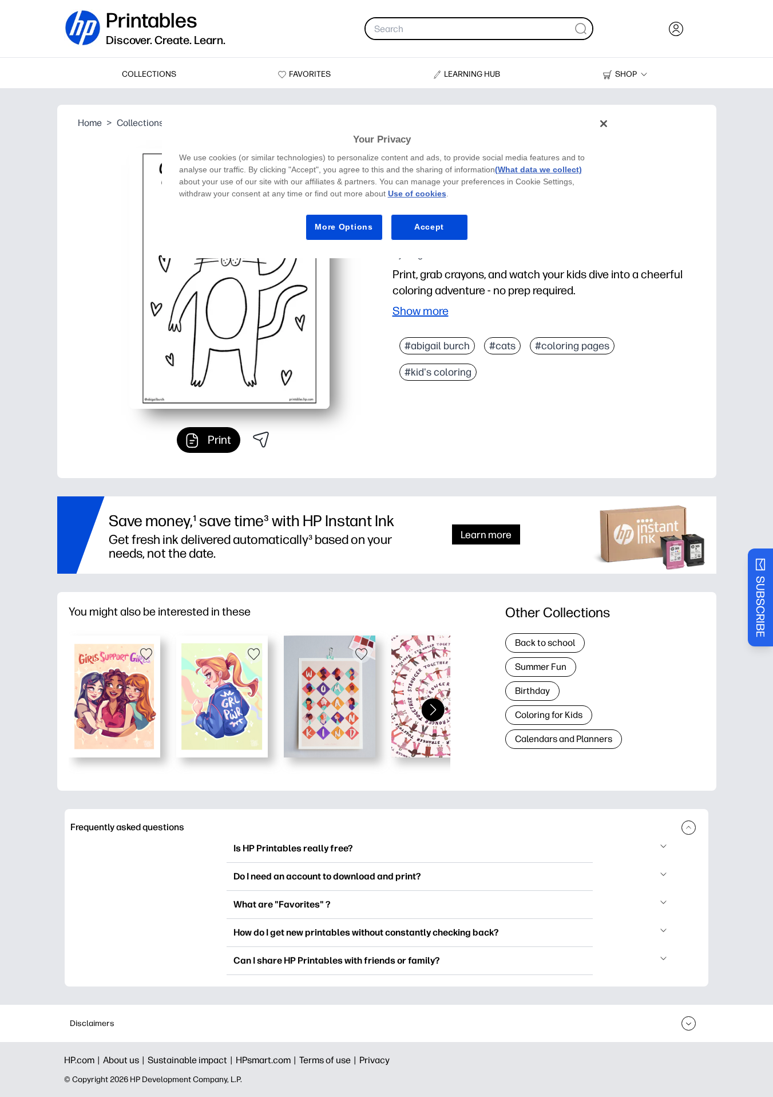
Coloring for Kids (548, 714)
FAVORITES (310, 74)
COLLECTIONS (149, 74)
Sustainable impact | (192, 1060)
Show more (421, 311)
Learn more (486, 534)
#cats (502, 346)
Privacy (374, 1060)
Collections (140, 122)
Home (90, 122)
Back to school (545, 642)
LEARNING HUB (472, 74)
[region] (391, 184)
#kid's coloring (438, 372)
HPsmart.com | (267, 1060)
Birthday (532, 690)
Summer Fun (540, 666)
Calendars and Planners (563, 738)
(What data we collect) (538, 169)
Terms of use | (329, 1060)
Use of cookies (417, 193)
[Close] (603, 123)
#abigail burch (437, 346)
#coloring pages (572, 346)
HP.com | (83, 1060)
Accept (429, 226)
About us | (125, 1060)
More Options (343, 226)
